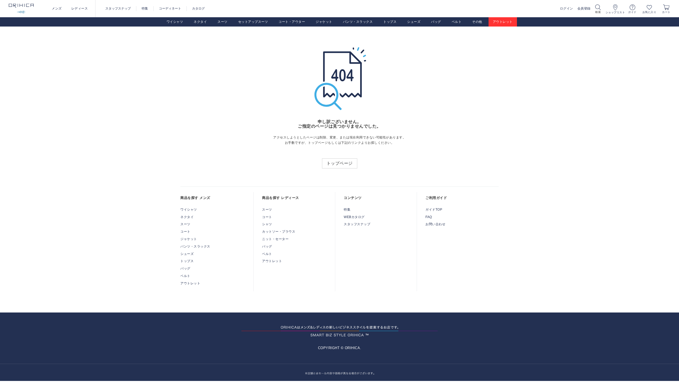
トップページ (340, 163)
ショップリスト (615, 12)
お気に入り (649, 12)
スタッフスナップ (118, 8)
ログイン (566, 8)
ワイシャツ (175, 22)
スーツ (222, 22)
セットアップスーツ (253, 22)
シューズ (413, 22)
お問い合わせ (435, 224)
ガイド (632, 12)
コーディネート (170, 8)
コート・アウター (291, 22)
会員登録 (584, 8)
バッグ (436, 22)
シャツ (267, 224)
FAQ (428, 217)
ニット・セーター (275, 239)
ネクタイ (200, 22)
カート (666, 12)
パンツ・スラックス (358, 22)
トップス (390, 22)
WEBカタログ (354, 217)
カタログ (198, 8)
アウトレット (503, 22)
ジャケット (324, 22)
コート (185, 231)
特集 (145, 8)
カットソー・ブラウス (278, 231)
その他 (477, 22)
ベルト (457, 22)
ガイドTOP (433, 209)
